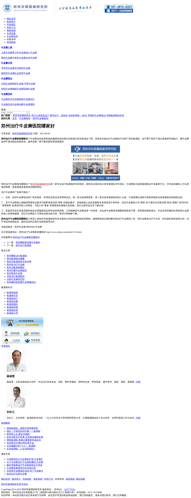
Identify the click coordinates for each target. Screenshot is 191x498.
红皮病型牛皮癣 (22, 73)
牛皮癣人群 (6, 47)
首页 (14, 118)
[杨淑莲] (16, 371)
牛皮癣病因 (17, 99)
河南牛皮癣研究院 (16, 279)
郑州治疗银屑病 (23, 245)
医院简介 (11, 21)
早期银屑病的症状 (115, 115)
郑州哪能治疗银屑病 (17, 256)
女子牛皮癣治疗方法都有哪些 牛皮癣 (25, 462)
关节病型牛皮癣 (22, 68)
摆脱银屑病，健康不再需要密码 (22, 428)
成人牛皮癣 (31, 52)
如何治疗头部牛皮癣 (17, 474)
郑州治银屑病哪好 (16, 267)
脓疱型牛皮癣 (8, 73)
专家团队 (11, 24)
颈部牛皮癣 (18, 83)
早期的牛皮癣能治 (97, 115)
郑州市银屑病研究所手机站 (14, 484)
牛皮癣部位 (6, 78)
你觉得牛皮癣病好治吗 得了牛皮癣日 (25, 471)
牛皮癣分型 (6, 63)
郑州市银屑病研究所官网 (19, 261)
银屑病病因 (12, 292)
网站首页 (11, 19)
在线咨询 (11, 39)
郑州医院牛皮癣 (14, 273)
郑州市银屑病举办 (22, 115)
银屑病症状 (12, 295)
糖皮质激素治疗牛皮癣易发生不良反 (25, 465)
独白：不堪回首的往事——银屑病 (23, 431)
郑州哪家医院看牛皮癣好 (28, 242)
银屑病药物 (12, 307)
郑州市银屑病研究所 (22, 133)
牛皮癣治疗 (29, 99)
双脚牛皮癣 (29, 89)
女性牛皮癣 (31, 58)
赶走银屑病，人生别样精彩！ (21, 449)
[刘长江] (16, 407)
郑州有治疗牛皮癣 (16, 264)
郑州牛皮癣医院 (40, 118)
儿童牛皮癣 (6, 52)
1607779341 (69, 489)
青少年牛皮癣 (19, 52)
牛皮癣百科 (12, 36)
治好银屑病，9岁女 (77, 115)
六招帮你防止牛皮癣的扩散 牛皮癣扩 (25, 459)
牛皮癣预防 (29, 104)
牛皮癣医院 (24, 118)
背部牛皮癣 (6, 89)
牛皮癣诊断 (17, 104)
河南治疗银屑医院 (16, 276)
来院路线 (11, 42)
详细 (138, 382)
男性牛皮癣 (6, 58)
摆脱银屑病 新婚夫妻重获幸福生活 (24, 440)
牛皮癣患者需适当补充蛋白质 (21, 468)
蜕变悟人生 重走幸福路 (18, 434)
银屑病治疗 (12, 298)
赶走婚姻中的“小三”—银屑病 (21, 446)
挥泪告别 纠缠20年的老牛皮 (20, 443)
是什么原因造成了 (40, 115)
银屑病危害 (12, 310)
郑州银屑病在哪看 (16, 258)
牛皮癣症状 (6, 104)
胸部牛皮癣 (17, 89)
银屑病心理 (12, 313)
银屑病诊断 (12, 301)
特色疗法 (11, 27)
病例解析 (5, 423)
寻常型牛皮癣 (8, 68)
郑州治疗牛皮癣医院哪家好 (26, 237)
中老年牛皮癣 (19, 58)
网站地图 (80, 479)
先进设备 (11, 33)
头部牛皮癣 (6, 83)
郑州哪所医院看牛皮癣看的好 (21, 282)
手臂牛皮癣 (29, 83)
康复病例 (11, 30)
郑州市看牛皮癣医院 (17, 270)
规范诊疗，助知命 (59, 115)
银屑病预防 (12, 304)
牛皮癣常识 (6, 99)
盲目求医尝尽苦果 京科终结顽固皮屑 (25, 437)
